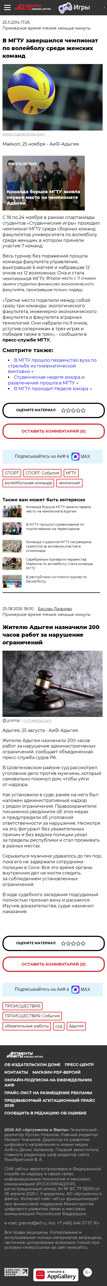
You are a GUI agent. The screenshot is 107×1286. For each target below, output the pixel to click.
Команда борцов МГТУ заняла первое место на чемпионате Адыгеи (58, 509)
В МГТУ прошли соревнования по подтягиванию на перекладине (55, 526)
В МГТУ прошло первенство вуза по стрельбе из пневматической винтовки (52, 366)
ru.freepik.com (37, 720)
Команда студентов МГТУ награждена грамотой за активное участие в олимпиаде (58, 546)
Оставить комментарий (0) (54, 431)
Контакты (16, 1072)
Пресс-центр (79, 1064)
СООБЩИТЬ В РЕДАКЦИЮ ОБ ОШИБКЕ (45, 1113)
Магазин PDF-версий (56, 1072)
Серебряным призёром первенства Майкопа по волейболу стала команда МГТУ (59, 563)
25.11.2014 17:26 (16, 22)
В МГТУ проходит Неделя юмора (51, 388)
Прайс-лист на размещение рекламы (48, 1092)
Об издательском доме (32, 1064)
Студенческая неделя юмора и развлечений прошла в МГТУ (46, 380)
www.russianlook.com (23, 134)
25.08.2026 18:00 (17, 608)
